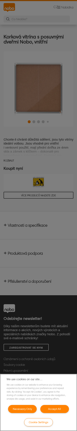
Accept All (54, 409)
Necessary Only (22, 409)
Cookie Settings (38, 422)
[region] (38, 402)
